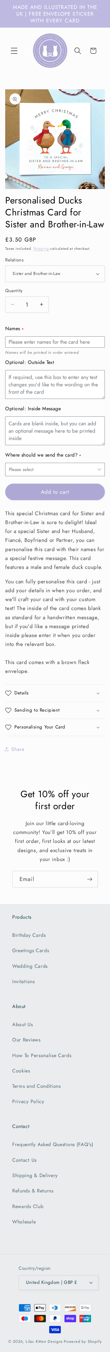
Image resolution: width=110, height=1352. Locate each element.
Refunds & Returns (32, 1190)
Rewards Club (27, 1206)
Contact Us (24, 1160)
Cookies (21, 1070)
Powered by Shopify (83, 1341)
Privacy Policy (28, 1101)
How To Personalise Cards (42, 1055)
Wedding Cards (30, 966)
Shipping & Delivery (35, 1175)
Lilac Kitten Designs (44, 1341)
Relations (14, 260)
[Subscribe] (89, 879)
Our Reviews (26, 1039)
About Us (22, 1024)
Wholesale (24, 1221)
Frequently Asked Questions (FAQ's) (52, 1144)
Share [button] (17, 749)
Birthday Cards (29, 935)
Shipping (41, 248)
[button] (14, 51)
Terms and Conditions (36, 1086)
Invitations (23, 981)
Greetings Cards (30, 950)
